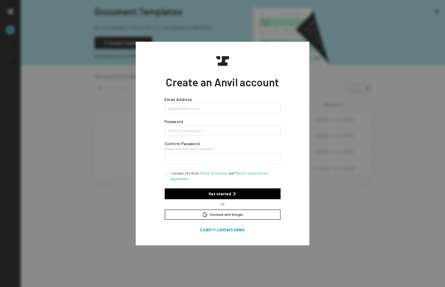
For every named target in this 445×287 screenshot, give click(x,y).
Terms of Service (213, 173)
